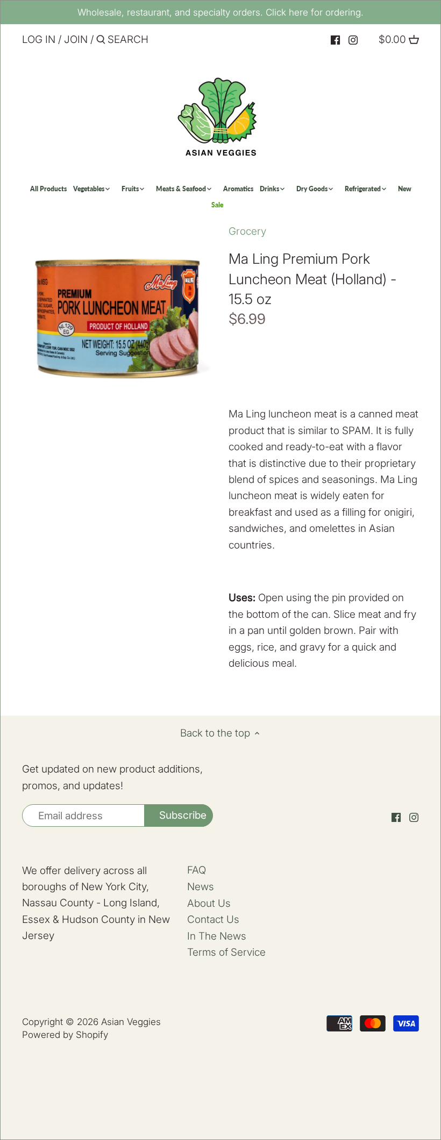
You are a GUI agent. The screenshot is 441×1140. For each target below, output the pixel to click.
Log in (38, 39)
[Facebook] (335, 40)
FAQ (196, 870)
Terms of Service (226, 952)
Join (76, 39)
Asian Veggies (131, 1021)
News (200, 887)
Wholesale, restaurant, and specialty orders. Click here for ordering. (220, 12)
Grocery (247, 231)
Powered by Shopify (65, 1034)
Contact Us (213, 919)
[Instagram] (353, 40)
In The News (216, 936)
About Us (209, 903)
